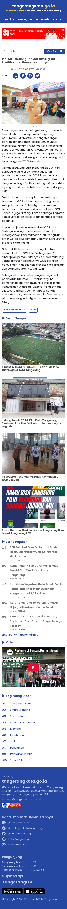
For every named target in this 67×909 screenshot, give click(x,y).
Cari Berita (53, 51)
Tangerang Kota (14, 309)
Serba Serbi (42, 19)
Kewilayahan (25, 19)
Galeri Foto (58, 19)
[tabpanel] (33, 33)
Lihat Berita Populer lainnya (20, 635)
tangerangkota (33, 6)
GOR (33, 309)
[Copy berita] (15, 76)
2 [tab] (36, 41)
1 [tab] (33, 41)
